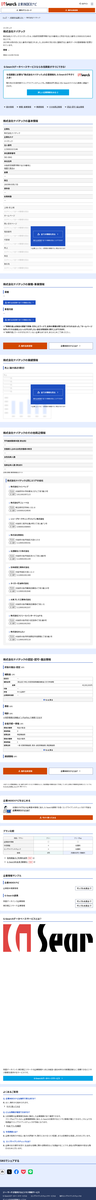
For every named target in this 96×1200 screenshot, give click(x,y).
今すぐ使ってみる (49, 817)
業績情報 (40, 106)
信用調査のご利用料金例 (20, 857)
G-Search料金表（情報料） (21, 861)
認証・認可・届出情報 (75, 106)
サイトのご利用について (10, 786)
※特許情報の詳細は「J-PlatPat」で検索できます (22, 717)
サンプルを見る (84, 888)
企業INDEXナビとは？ (69, 345)
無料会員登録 (73, 10)
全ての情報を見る (46, 234)
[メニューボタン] (92, 4)
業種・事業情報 (25, 106)
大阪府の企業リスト (17, 17)
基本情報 (10, 106)
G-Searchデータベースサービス (47, 1078)
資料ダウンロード (25, 10)
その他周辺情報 (55, 106)
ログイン (85, 3)
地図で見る (9, 168)
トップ (5, 17)
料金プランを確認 (13, 1125)
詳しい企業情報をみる (48, 92)
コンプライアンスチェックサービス (43, 1196)
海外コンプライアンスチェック (70, 1196)
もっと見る (49, 700)
